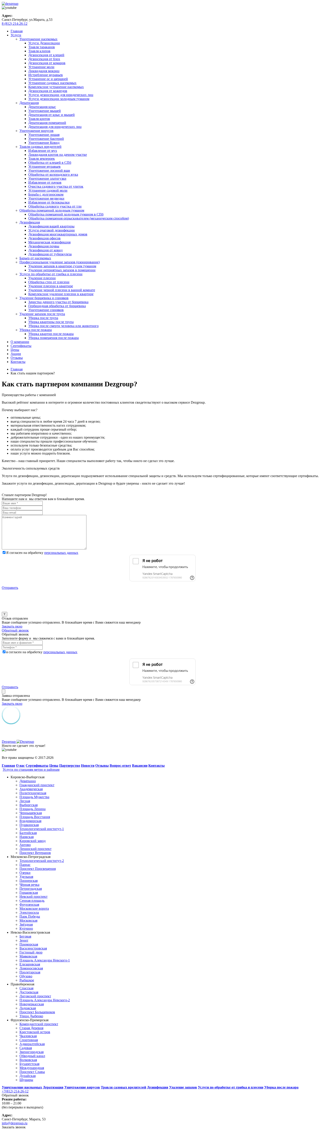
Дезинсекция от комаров (46, 63)
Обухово (25, 976)
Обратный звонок (15, 630)
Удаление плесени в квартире (50, 286)
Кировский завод (32, 841)
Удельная (26, 877)
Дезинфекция (29, 222)
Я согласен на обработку (42, 553)
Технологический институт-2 (41, 861)
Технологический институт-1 (41, 829)
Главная (17, 31)
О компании (20, 342)
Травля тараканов (41, 47)
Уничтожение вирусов (36, 131)
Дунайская (27, 1076)
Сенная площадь (31, 900)
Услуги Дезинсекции (44, 43)
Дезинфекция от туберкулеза (50, 254)
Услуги (16, 35)
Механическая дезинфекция (49, 242)
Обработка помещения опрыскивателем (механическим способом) (78, 218)
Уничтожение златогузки (47, 178)
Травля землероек (41, 158)
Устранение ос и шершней (48, 79)
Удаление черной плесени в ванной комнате (61, 290)
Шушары (26, 1080)
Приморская (28, 944)
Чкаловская (28, 1036)
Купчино (26, 928)
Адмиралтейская (32, 1044)
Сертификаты (21, 346)
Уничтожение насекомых (38, 39)
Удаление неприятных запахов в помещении (62, 270)
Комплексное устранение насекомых (56, 87)
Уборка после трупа (43, 318)
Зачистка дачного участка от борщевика (58, 302)
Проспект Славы (32, 1072)
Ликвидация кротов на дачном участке (57, 154)
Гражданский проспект (36, 785)
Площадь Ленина (32, 809)
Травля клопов (39, 51)
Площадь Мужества (34, 797)
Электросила (29, 912)
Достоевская (28, 992)
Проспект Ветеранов (35, 853)
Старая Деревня (31, 1028)
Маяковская (28, 956)
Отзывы (17, 358)
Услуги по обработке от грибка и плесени (50, 274)
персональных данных (61, 553)
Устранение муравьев (44, 166)
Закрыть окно (12, 626)
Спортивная (28, 1040)
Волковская (28, 1060)
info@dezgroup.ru (14, 1123)
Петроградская (30, 888)
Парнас (25, 865)
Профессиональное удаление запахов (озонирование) (59, 262)
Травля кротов (39, 119)
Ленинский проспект (35, 849)
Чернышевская (30, 813)
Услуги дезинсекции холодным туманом (58, 99)
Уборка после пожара (35, 330)
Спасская (26, 988)
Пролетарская (29, 972)
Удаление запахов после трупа (42, 314)
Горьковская (28, 892)
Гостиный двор (30, 952)
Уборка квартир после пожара (51, 334)
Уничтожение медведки (46, 198)
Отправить (10, 588)
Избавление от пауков (44, 182)
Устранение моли (41, 67)
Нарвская (26, 837)
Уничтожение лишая (43, 135)
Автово (25, 845)
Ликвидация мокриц (43, 71)
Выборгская (28, 805)
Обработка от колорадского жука (53, 174)
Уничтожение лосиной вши (49, 170)
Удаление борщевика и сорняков (44, 298)
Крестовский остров (34, 1032)
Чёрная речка (29, 884)
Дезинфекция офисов (44, 238)
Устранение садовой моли (47, 190)
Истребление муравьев (45, 75)
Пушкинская (29, 825)
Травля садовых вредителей (40, 146)
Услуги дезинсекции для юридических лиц (60, 95)
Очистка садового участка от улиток (55, 186)
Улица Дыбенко (31, 1016)
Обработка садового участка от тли (55, 206)
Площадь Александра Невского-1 (44, 960)
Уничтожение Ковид (43, 143)
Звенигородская (31, 1052)
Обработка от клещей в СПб (49, 162)
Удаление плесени (42, 278)
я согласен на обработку (41, 652)
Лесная (24, 801)
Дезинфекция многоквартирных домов (57, 234)
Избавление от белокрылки (49, 202)
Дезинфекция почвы (43, 246)
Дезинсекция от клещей (46, 55)
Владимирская (30, 821)
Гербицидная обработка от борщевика (57, 306)
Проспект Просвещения (37, 869)
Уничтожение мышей (44, 111)
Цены (15, 350)
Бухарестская (29, 1064)
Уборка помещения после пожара (53, 338)
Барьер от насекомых (35, 258)
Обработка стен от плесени (48, 282)
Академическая (31, 789)
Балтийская (28, 833)
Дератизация (29, 103)
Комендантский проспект (38, 1024)
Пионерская (28, 880)
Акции (16, 354)
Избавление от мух (42, 150)
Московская (28, 920)
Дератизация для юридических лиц (55, 127)
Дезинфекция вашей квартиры (51, 226)
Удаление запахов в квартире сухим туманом (62, 266)
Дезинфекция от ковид (45, 250)
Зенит (23, 940)
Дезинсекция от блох (44, 59)
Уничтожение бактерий (46, 139)
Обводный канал (32, 1056)
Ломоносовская (31, 968)
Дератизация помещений (47, 123)
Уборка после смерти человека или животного (63, 326)
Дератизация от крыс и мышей (51, 115)
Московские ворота (34, 908)
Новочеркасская (31, 1004)
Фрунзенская (29, 904)
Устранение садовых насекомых (52, 83)
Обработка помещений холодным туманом (51, 210)
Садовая (25, 1048)
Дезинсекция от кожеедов (47, 91)
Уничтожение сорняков (46, 310)
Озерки (25, 873)
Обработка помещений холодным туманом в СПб (65, 214)
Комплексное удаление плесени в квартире (61, 294)
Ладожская (27, 1008)
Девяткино (27, 781)
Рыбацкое (26, 980)
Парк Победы (29, 916)
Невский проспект (33, 896)
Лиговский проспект (35, 996)
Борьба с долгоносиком (45, 194)
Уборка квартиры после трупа (51, 322)
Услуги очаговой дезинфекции (51, 230)
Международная (31, 1068)
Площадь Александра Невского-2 (44, 1000)
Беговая (25, 936)
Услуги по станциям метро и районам (31, 769)
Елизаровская (29, 964)
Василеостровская (33, 948)
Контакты (18, 362)
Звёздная (26, 924)
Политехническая (32, 793)
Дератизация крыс (42, 107)
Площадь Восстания (34, 817)
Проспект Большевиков (37, 1012)
